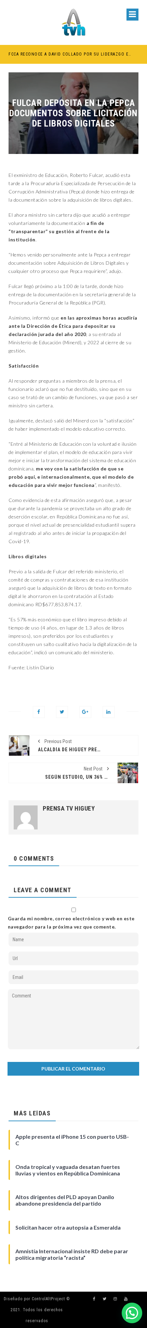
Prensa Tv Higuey (69, 808)
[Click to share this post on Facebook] (39, 712)
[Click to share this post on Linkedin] (109, 712)
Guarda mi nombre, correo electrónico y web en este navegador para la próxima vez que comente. (71, 923)
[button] (132, 1313)
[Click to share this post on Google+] (85, 712)
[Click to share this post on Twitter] (62, 712)
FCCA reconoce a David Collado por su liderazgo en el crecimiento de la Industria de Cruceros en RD (70, 54)
